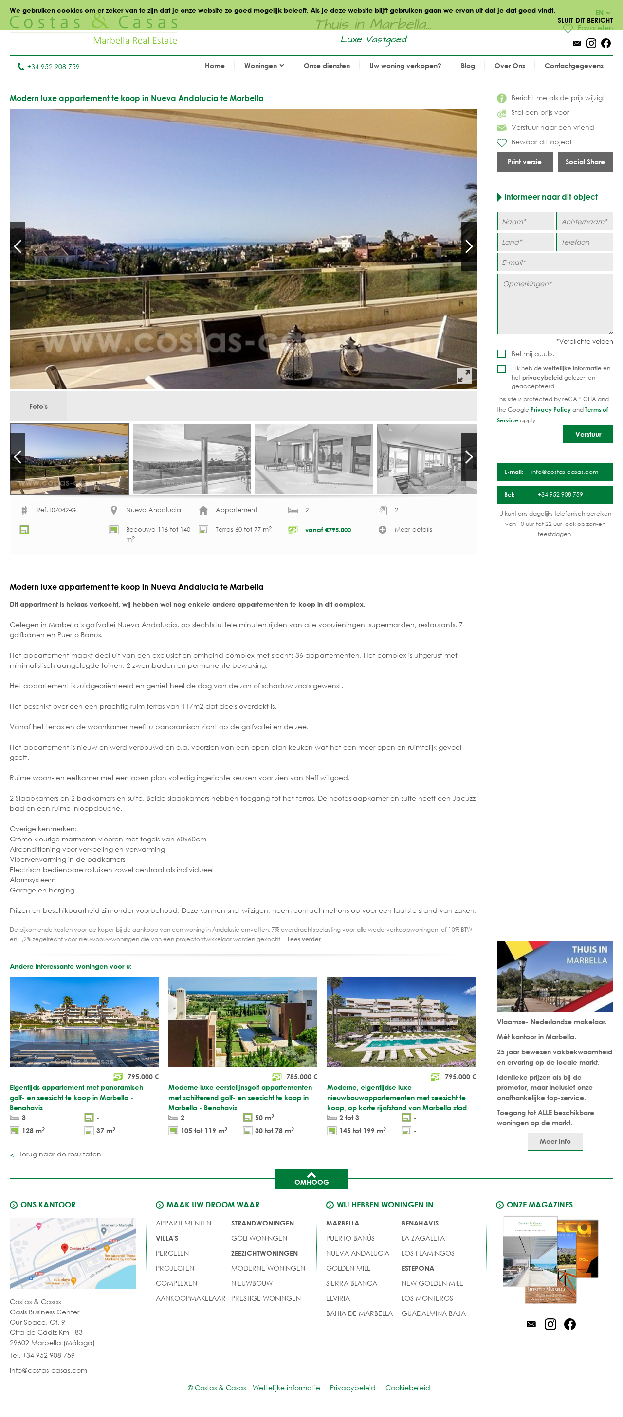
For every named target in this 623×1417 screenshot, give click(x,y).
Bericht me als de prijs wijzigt (558, 97)
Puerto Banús (350, 1237)
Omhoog (311, 1182)
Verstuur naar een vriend (553, 127)
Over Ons (510, 65)
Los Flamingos (428, 1253)
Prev (17, 246)
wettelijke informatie (572, 368)
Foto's (38, 406)
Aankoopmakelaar (191, 1298)
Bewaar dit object (542, 141)
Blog (468, 65)
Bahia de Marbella (359, 1313)
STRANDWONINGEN (262, 1223)
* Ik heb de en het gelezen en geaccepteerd (561, 377)
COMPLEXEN (176, 1283)
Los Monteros (427, 1298)
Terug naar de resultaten (59, 1153)
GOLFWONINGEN (259, 1237)
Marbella (342, 1223)
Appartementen (183, 1222)
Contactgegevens (574, 65)
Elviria (338, 1298)
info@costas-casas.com (48, 1370)
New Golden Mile (432, 1283)
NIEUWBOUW (252, 1283)
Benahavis (420, 1223)
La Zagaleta (423, 1237)
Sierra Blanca (351, 1283)
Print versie (525, 161)
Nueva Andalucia (357, 1253)
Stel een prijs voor (540, 112)
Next (469, 246)
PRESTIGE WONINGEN (266, 1298)
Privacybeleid (353, 1387)
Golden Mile (348, 1268)
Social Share (585, 161)
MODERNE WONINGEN (268, 1268)
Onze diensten (327, 65)
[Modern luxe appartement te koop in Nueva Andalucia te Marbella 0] (243, 249)
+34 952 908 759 (53, 66)
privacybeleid (542, 377)
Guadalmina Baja (434, 1313)
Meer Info (555, 1141)
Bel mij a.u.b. (533, 353)
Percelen (172, 1253)
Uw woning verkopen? (405, 65)
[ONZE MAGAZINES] (550, 1261)
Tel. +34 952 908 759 (42, 1355)
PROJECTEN (175, 1268)
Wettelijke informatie (286, 1387)
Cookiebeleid (407, 1387)
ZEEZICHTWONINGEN (264, 1253)
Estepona (418, 1268)
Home (215, 65)
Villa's (167, 1238)
